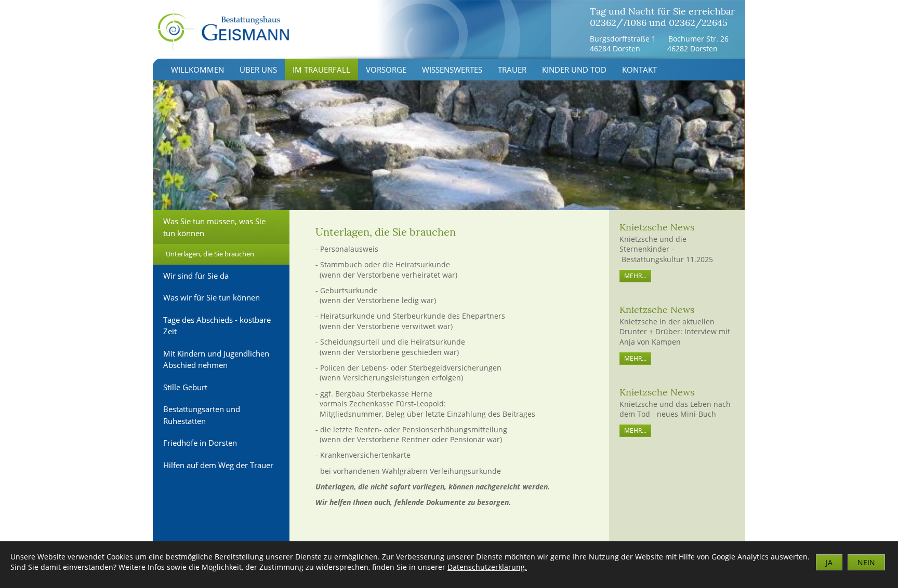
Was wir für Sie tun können (211, 297)
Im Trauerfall (321, 69)
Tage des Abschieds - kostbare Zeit (217, 325)
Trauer (512, 69)
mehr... (635, 275)
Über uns (258, 69)
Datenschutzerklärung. (487, 567)
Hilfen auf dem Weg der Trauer (218, 465)
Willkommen (197, 69)
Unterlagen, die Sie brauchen (210, 253)
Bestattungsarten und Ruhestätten (201, 415)
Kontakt (639, 69)
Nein (866, 562)
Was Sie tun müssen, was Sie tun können (214, 227)
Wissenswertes (452, 69)
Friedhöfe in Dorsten (200, 442)
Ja (829, 562)
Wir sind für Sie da (196, 275)
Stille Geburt (185, 387)
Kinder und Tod (574, 69)
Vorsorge (386, 69)
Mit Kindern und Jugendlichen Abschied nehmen (216, 359)
